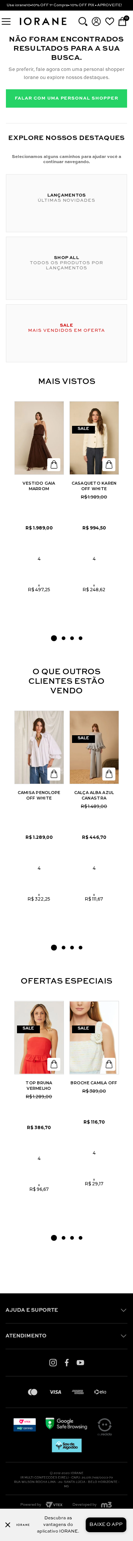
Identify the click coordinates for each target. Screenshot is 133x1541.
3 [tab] (72, 638)
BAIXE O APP (106, 1524)
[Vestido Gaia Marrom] (39, 438)
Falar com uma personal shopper (66, 98)
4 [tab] (80, 638)
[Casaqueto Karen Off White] (94, 438)
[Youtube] (80, 1362)
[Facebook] (66, 1362)
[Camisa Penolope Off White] (39, 747)
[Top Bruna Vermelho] (39, 1037)
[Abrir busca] (83, 21)
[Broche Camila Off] (94, 1037)
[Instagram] (53, 1362)
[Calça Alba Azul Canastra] (94, 747)
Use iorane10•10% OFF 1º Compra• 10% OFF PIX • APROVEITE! (64, 5)
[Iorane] (43, 26)
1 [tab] (54, 638)
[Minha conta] (96, 21)
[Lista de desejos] (109, 21)
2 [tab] (63, 638)
